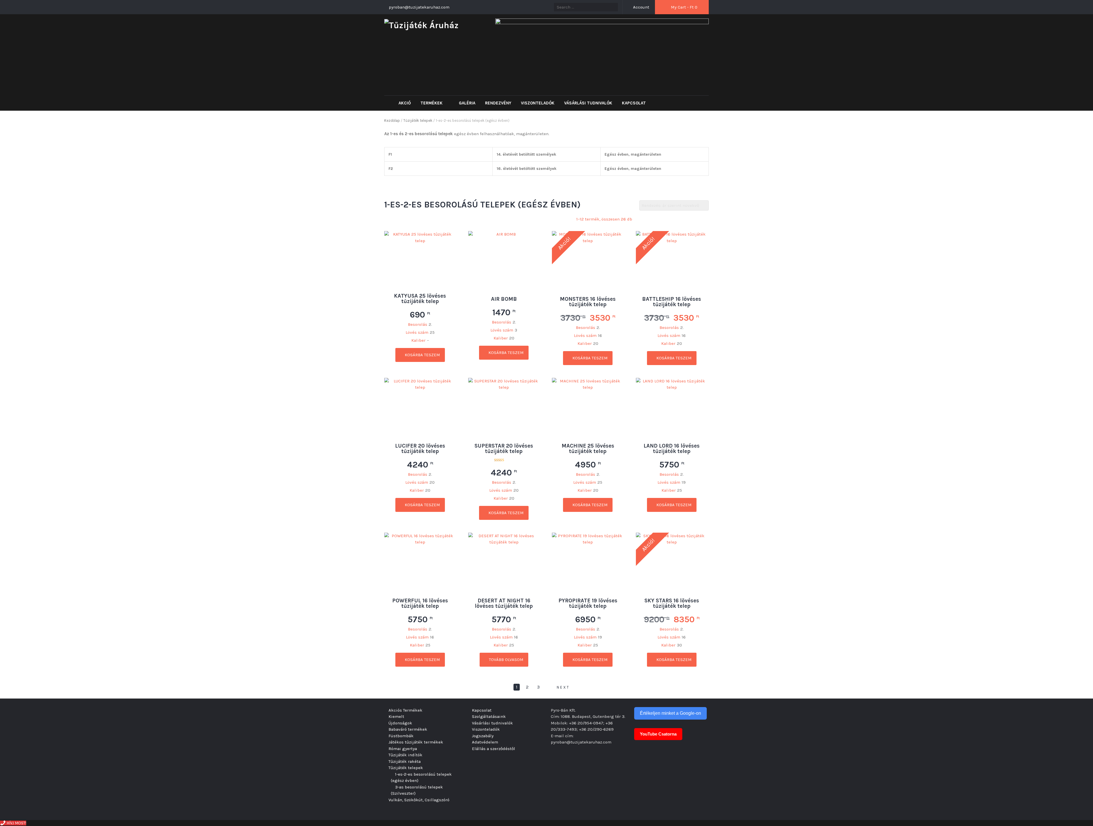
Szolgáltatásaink (489, 716)
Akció (404, 103)
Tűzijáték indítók (405, 754)
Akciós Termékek (405, 710)
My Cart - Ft (683, 7)
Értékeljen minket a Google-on (670, 713)
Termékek (432, 103)
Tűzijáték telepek (417, 120)
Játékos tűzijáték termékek (416, 742)
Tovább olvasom (505, 659)
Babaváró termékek (408, 729)
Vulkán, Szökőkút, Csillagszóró (419, 799)
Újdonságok (400, 723)
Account (640, 7)
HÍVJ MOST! (16, 823)
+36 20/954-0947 (586, 723)
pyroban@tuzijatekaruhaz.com (581, 742)
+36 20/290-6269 (596, 729)
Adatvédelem (485, 742)
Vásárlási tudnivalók (588, 103)
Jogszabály (483, 735)
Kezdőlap (392, 120)
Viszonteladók (537, 103)
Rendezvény (498, 103)
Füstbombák (401, 735)
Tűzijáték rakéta (405, 761)
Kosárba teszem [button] (422, 354)
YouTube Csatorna (658, 734)
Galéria (467, 103)
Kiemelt (396, 716)
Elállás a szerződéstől (493, 748)
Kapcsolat (634, 103)
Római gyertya (403, 748)
